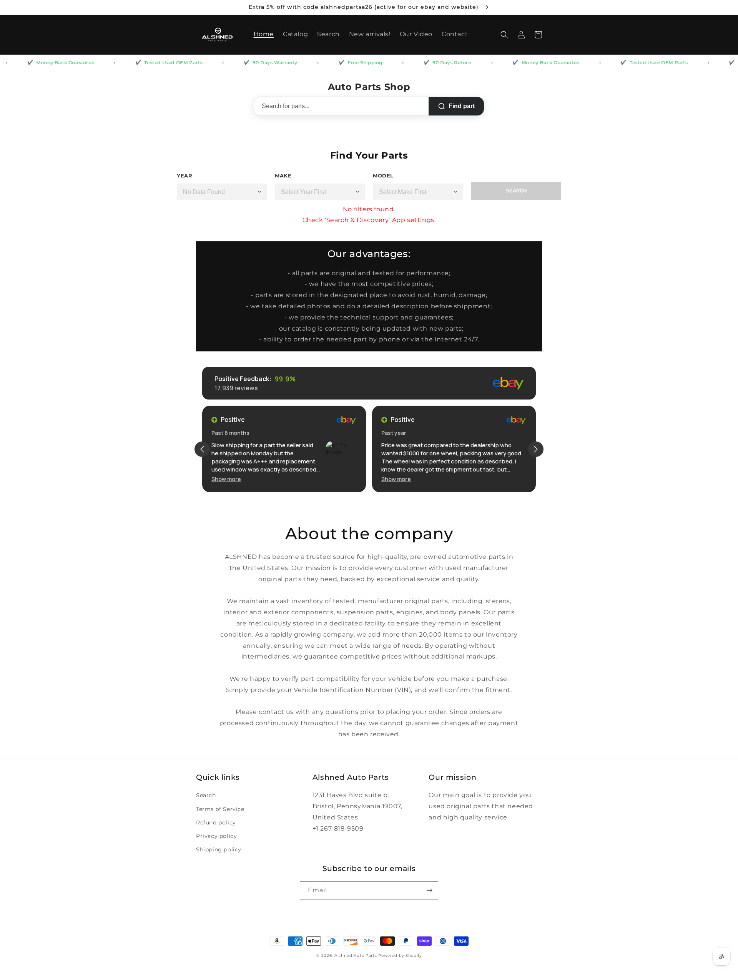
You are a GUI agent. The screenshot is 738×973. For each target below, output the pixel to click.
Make (283, 175)
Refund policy (216, 822)
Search (516, 191)
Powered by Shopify (400, 955)
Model (383, 175)
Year (184, 175)
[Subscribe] (429, 890)
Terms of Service (220, 809)
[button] (504, 34)
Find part (462, 106)
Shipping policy (218, 849)
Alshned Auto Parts (355, 955)
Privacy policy (216, 836)
